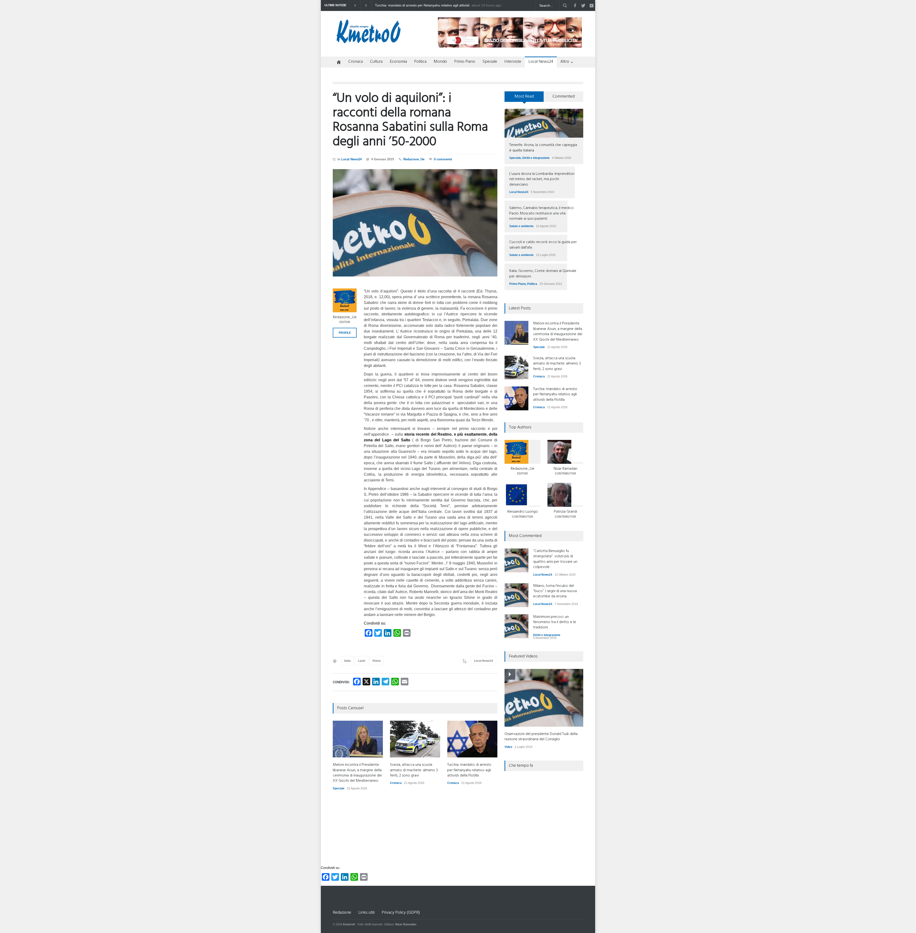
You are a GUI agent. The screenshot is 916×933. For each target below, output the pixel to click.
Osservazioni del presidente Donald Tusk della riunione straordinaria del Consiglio (541, 736)
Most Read (524, 96)
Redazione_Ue (413, 159)
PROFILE (345, 332)
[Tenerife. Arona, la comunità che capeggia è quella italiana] (544, 123)
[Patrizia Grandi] (565, 495)
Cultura (376, 61)
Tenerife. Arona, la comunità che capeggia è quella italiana (543, 147)
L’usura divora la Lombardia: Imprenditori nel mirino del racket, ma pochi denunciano (541, 179)
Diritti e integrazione (536, 158)
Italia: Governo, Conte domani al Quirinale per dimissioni (542, 273)
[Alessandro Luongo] (522, 495)
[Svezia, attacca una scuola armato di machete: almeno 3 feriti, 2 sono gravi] (415, 739)
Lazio (361, 660)
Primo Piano (464, 61)
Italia (347, 660)
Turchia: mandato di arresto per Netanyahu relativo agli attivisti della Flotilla (469, 770)
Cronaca (355, 61)
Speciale (489, 61)
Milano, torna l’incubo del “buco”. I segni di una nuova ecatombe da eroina (555, 591)
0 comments (443, 159)
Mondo (440, 61)
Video (508, 747)
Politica (420, 61)
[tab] (524, 98)
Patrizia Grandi (565, 512)
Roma (377, 660)
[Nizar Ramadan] (565, 452)
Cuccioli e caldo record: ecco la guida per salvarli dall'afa (543, 244)
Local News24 (540, 61)
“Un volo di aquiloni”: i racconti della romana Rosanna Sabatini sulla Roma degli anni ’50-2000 (410, 120)
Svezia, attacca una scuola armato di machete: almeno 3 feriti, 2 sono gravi (414, 770)
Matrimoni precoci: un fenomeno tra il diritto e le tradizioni (554, 622)
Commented (563, 96)
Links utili (366, 912)
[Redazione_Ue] (345, 300)
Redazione (342, 912)
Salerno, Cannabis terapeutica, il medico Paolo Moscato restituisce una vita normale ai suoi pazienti (541, 213)
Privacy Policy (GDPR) (401, 912)
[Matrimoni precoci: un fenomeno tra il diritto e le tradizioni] (516, 626)
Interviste (512, 61)
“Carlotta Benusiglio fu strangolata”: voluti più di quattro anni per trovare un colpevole (555, 559)
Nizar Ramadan (565, 469)
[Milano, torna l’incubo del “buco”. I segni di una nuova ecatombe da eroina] (516, 595)
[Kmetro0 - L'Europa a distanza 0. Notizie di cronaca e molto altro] (368, 41)
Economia (398, 61)
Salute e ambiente (521, 226)
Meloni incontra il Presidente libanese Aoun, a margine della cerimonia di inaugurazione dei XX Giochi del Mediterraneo (420, 5)
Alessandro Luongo (522, 512)
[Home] (337, 62)
